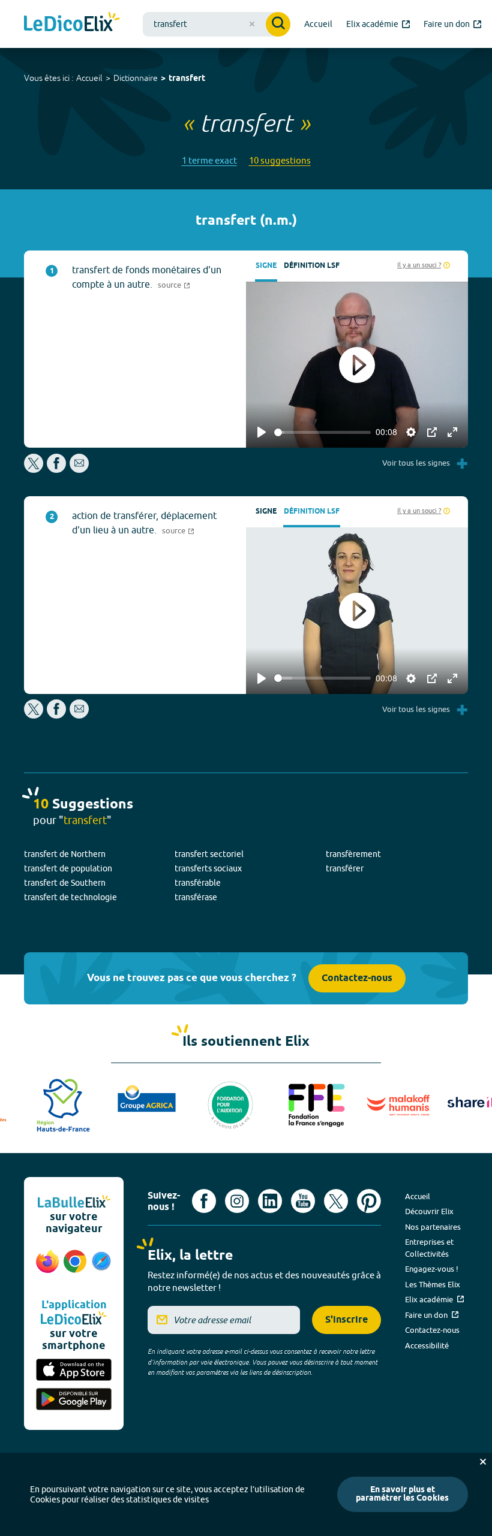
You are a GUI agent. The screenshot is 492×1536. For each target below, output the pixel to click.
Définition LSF (312, 266)
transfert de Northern (65, 854)
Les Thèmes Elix (432, 1284)
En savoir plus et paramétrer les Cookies (402, 1494)
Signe (266, 266)
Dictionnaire (135, 78)
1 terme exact (209, 160)
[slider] (322, 432)
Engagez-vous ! (431, 1269)
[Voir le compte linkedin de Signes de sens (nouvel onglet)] (270, 1201)
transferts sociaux (208, 868)
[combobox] (216, 24)
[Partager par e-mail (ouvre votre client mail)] (79, 469)
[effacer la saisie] (252, 24)
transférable (198, 883)
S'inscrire (346, 1320)
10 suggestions (280, 160)
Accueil (89, 78)
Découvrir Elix (429, 1211)
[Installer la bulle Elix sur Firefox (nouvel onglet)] (47, 1267)
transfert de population (68, 868)
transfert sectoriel (209, 854)
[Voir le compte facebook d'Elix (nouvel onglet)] (204, 1201)
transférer (345, 868)
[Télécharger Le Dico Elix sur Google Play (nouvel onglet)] (74, 1400)
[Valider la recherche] (278, 24)
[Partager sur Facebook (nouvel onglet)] (56, 469)
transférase (196, 897)
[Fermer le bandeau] (483, 1462)
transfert (187, 79)
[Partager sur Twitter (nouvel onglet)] (34, 469)
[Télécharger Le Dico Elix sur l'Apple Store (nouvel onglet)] (74, 1371)
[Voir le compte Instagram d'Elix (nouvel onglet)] (237, 1201)
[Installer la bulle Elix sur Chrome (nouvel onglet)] (75, 1267)
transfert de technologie (70, 897)
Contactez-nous (357, 978)
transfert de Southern (65, 883)
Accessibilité (427, 1345)
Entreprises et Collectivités (429, 1248)
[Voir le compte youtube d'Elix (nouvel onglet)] (303, 1201)
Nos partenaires (433, 1227)
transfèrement (353, 854)
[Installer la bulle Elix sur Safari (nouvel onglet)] (101, 1267)
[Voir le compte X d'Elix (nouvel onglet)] (336, 1201)
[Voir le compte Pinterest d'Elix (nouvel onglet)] (369, 1201)
